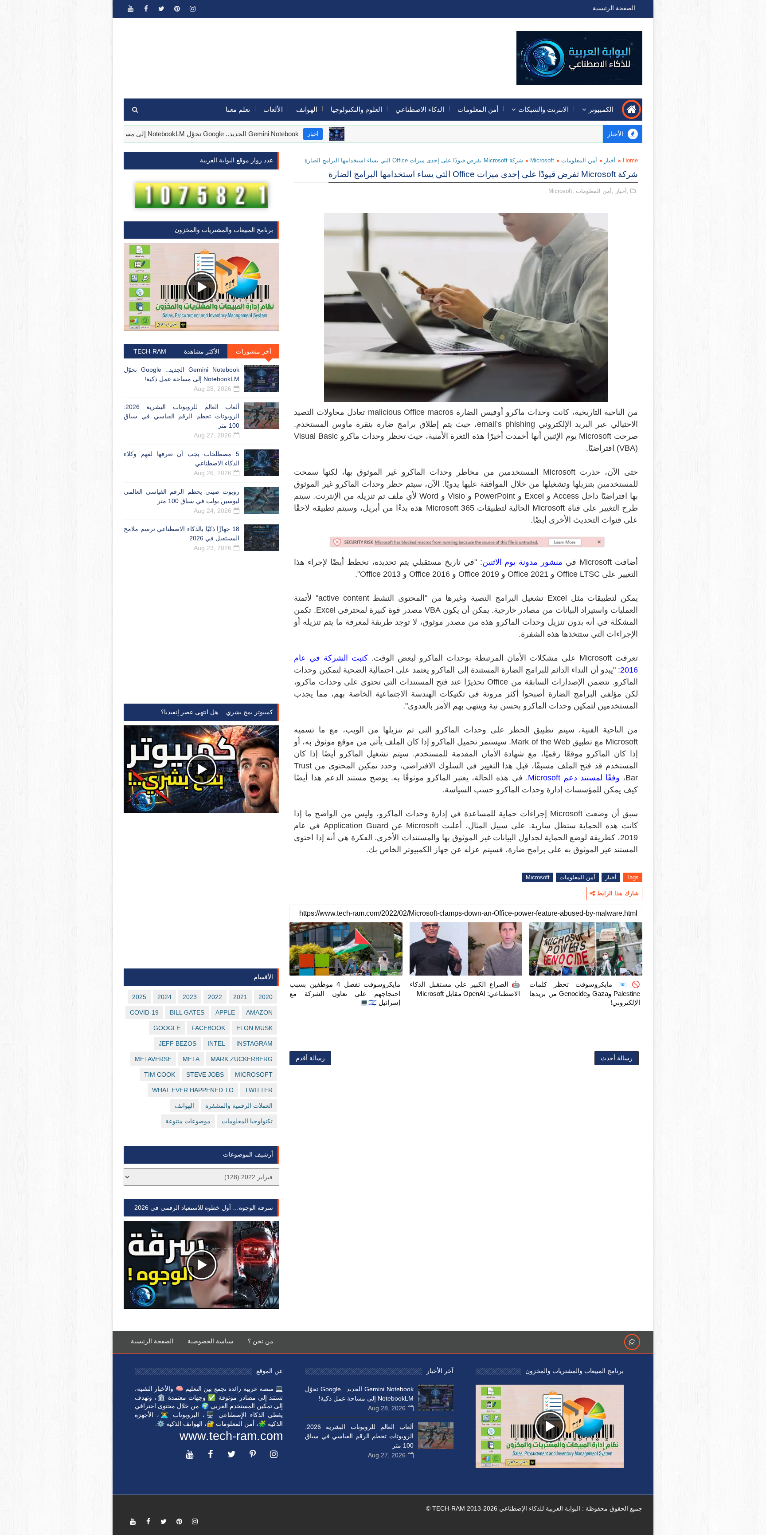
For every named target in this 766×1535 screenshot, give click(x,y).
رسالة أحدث (617, 1058)
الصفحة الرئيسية (614, 8)
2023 (190, 996)
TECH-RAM (149, 351)
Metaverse (153, 1059)
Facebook (208, 1027)
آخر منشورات (253, 351)
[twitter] (161, 9)
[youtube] (130, 9)
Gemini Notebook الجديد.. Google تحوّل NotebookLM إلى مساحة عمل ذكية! (249, 134)
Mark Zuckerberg (242, 1059)
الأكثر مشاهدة (201, 351)
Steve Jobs (205, 1074)
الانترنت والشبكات (543, 109)
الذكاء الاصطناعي (419, 109)
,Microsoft (561, 191)
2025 (139, 996)
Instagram (254, 1043)
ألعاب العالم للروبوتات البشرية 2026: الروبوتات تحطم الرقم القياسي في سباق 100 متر (181, 416)
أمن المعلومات (477, 109)
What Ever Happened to (193, 1090)
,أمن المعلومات (595, 191)
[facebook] (145, 9)
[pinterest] (177, 9)
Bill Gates (187, 1012)
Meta (191, 1059)
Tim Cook (159, 1074)
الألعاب (273, 109)
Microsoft (542, 160)
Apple (225, 1012)
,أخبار (622, 191)
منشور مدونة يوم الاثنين (522, 562)
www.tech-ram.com (231, 1436)
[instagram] (192, 9)
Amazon (259, 1012)
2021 (240, 996)
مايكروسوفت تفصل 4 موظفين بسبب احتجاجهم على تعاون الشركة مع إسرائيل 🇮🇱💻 (344, 993)
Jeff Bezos (177, 1043)
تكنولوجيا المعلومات (247, 1121)
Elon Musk (254, 1027)
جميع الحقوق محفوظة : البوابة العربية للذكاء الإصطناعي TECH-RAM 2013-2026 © (534, 1508)
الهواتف (306, 109)
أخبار (369, 134)
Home (630, 160)
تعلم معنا (238, 109)
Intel (216, 1043)
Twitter (259, 1090)
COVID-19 (144, 1012)
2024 (164, 996)
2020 (265, 996)
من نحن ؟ (261, 1341)
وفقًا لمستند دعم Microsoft (574, 777)
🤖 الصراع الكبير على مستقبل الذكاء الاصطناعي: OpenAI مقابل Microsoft (465, 988)
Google (166, 1027)
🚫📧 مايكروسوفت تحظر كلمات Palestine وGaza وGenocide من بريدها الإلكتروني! (584, 993)
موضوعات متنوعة (188, 1121)
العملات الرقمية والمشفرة (239, 1105)
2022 (215, 996)
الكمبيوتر (601, 109)
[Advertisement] (286, 52)
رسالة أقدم (310, 1058)
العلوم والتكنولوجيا (356, 109)
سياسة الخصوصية (211, 1341)
